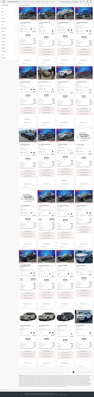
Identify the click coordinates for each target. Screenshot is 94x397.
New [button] (21, 1)
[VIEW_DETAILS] (84, 135)
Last (85, 372)
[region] (28, 42)
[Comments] (33, 31)
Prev (71, 372)
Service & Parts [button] (37, 1)
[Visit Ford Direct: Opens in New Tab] (64, 394)
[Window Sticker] (35, 31)
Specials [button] (29, 1)
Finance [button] (32, 1)
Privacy (41, 393)
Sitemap (38, 393)
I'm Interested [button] (27, 47)
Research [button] (46, 1)
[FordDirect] (21, 394)
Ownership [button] (51, 1)
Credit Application (27, 50)
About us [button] (42, 1)
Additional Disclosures (48, 393)
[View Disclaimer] (29, 32)
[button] (36, 14)
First (68, 372)
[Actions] (35, 23)
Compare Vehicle (24, 63)
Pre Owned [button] (24, 1)
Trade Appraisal (28, 52)
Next (81, 372)
